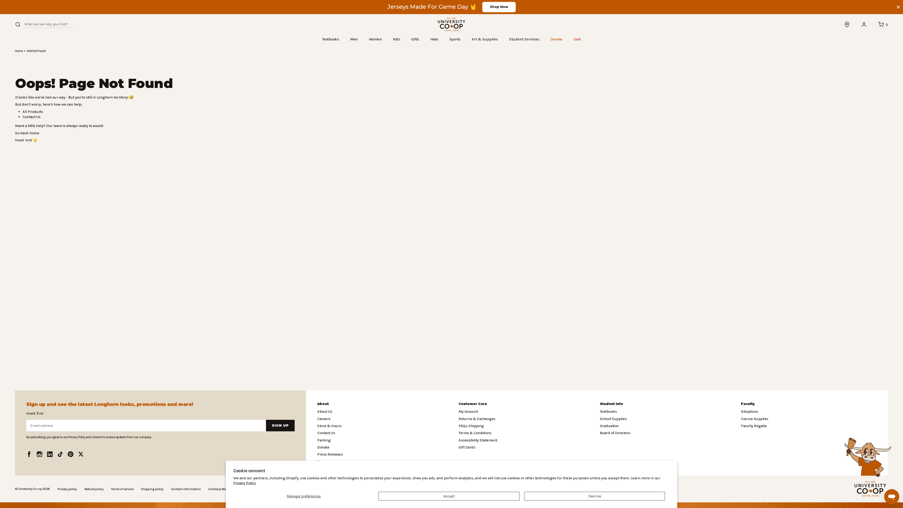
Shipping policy (149, 489)
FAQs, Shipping (471, 426)
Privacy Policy (642, 483)
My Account (468, 411)
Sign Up (280, 425)
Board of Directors (614, 433)
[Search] (18, 24)
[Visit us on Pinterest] (70, 454)
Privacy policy (65, 489)
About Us (324, 411)
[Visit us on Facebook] (29, 454)
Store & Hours (328, 426)
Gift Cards (466, 447)
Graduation (608, 426)
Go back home (26, 133)
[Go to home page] (451, 24)
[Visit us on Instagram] (39, 454)
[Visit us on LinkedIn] (50, 454)
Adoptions (749, 411)
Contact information (180, 489)
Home (19, 50)
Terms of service (120, 489)
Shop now (499, 7)
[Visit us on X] (81, 454)
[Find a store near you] (847, 24)
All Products (32, 111)
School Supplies (613, 419)
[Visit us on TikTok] (60, 454)
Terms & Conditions (474, 433)
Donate (323, 447)
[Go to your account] (864, 24)
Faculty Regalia (753, 426)
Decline (594, 496)
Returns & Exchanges (476, 419)
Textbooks (608, 411)
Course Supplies (754, 419)
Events (322, 462)
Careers (323, 419)
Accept (449, 496)
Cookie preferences (214, 489)
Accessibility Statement (477, 440)
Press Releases (329, 454)
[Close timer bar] (898, 7)
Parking (323, 440)
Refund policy (92, 489)
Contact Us (31, 117)
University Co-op (29, 489)
